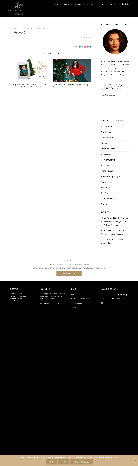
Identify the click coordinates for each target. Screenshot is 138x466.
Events (104, 143)
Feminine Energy (108, 148)
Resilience (105, 187)
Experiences (67, 4)
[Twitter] (121, 294)
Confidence (106, 132)
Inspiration (106, 154)
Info (101, 4)
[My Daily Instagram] (122, 4)
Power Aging (106, 182)
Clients (74, 307)
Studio (104, 204)
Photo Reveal (107, 170)
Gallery (78, 4)
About (93, 4)
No (63, 462)
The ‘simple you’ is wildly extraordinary (112, 241)
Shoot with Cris (108, 198)
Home (56, 4)
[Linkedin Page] (128, 4)
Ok (51, 462)
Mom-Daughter (108, 159)
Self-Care (105, 193)
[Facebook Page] (118, 294)
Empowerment (108, 137)
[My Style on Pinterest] (124, 294)
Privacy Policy (76, 303)
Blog (86, 4)
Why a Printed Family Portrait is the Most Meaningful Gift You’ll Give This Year (114, 221)
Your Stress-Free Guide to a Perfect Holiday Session (113, 232)
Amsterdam (106, 126)
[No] (135, 461)
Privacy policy (81, 462)
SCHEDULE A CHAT (69, 273)
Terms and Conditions (80, 299)
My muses (105, 165)
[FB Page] (125, 4)
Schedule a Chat (113, 4)
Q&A (73, 294)
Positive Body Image (110, 176)
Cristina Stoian (41, 29)
